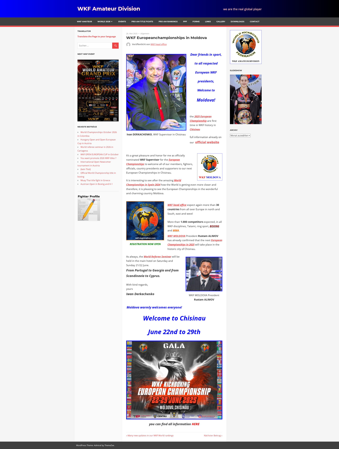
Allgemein (144, 33)
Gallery (220, 21)
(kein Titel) (86, 169)
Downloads (237, 21)
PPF (185, 21)
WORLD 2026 (103, 21)
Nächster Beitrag (212, 435)
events (122, 21)
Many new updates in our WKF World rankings (151, 435)
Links (208, 21)
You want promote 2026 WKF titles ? (98, 158)
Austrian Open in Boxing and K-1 (97, 184)
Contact (254, 21)
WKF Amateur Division (108, 8)
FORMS (196, 21)
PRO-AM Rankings (168, 21)
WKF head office (159, 44)
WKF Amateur (84, 21)
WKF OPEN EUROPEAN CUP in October (100, 154)
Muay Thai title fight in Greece (95, 180)
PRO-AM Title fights (142, 21)
